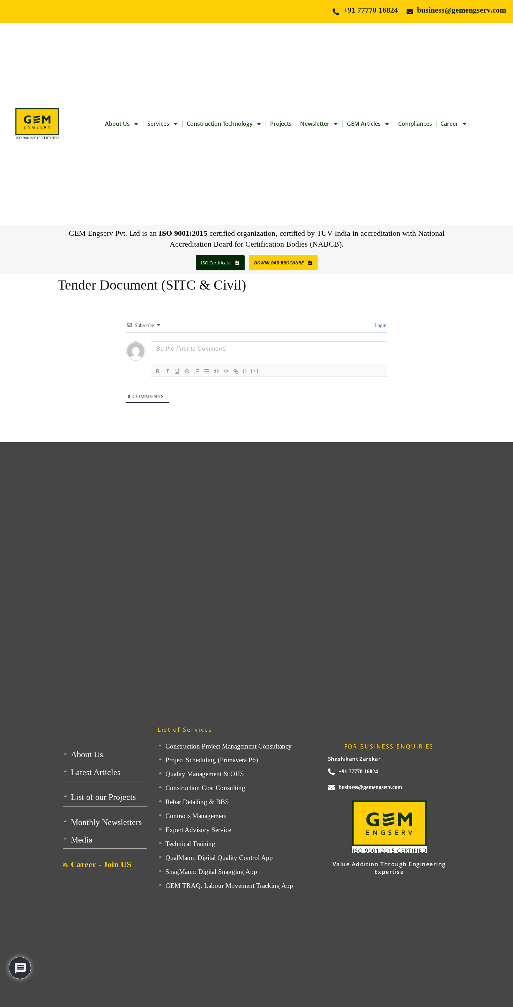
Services (158, 123)
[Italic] (167, 371)
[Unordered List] (206, 371)
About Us (117, 123)
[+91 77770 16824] (336, 11)
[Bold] (158, 371)
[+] (255, 370)
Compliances (415, 123)
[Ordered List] (197, 371)
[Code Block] (226, 371)
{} (245, 370)
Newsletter (314, 123)
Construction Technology (220, 123)
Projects (281, 123)
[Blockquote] (216, 371)
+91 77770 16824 (370, 10)
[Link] (236, 371)
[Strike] (187, 371)
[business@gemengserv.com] (410, 11)
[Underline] (177, 371)
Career (449, 123)
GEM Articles (364, 123)
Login (379, 325)
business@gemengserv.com (461, 10)
